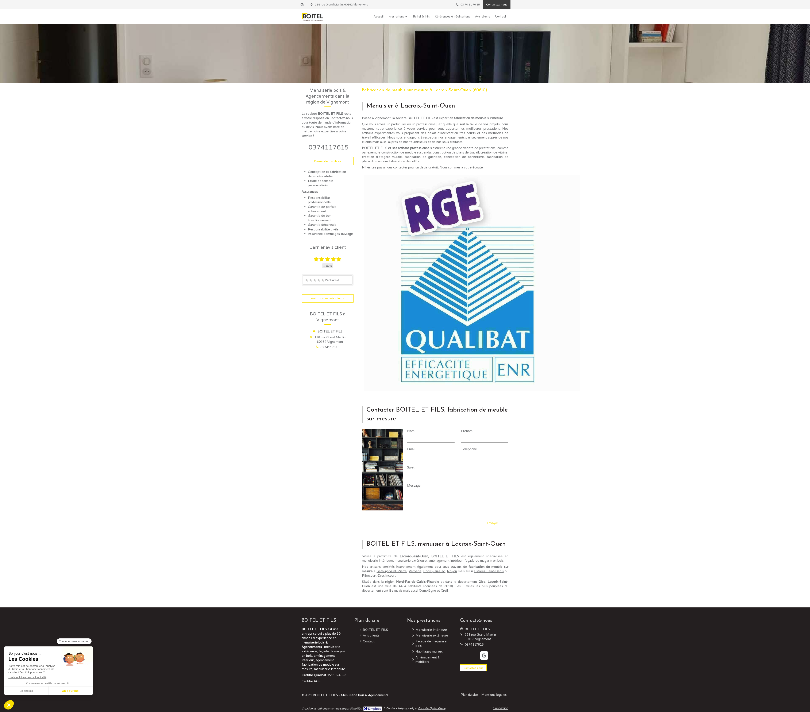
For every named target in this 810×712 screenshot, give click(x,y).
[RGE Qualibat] (472, 283)
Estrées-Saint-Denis (489, 571)
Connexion (500, 708)
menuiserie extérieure (411, 561)
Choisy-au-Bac (434, 571)
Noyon (452, 571)
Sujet (410, 467)
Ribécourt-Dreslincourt (379, 575)
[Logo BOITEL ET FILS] (312, 20)
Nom (410, 431)
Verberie (415, 571)
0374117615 (329, 147)
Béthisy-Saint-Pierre (392, 571)
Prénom (466, 431)
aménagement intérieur (445, 561)
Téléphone (469, 449)
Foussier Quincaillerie (431, 708)
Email (411, 449)
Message (414, 485)
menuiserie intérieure (377, 561)
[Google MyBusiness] (302, 5)
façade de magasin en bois (484, 561)
